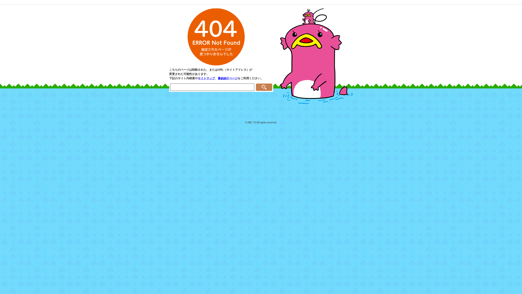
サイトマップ (206, 78)
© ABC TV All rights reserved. (261, 122)
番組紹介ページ (228, 78)
